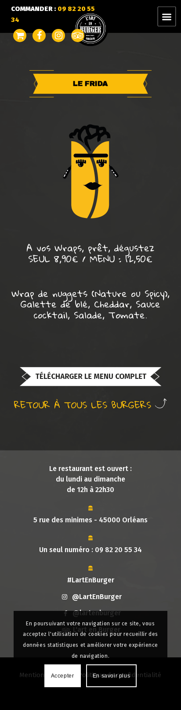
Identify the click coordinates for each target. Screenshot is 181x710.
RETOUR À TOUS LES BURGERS (84, 404)
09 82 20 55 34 (118, 550)
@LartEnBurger (97, 596)
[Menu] (172, 16)
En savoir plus (111, 676)
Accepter (62, 676)
